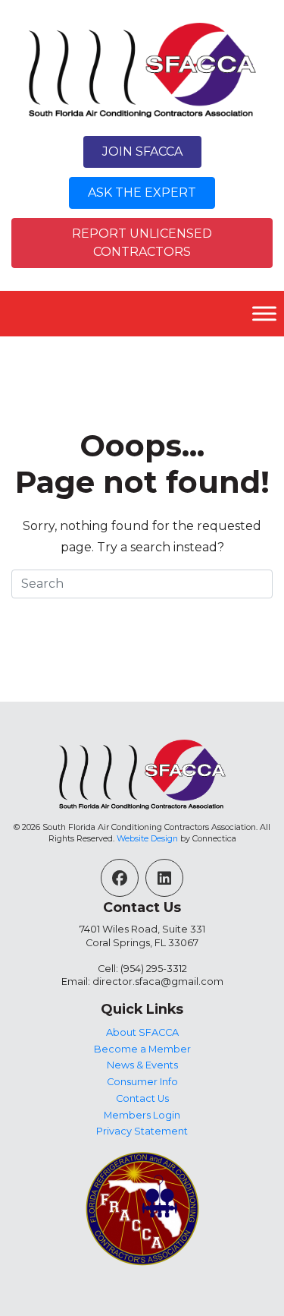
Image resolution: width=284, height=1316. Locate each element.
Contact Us (142, 1098)
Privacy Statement (142, 1131)
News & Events (142, 1065)
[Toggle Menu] (264, 314)
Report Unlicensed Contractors (142, 242)
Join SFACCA (142, 151)
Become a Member (142, 1049)
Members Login (142, 1115)
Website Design (147, 838)
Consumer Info (142, 1081)
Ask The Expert (142, 192)
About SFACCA (142, 1032)
